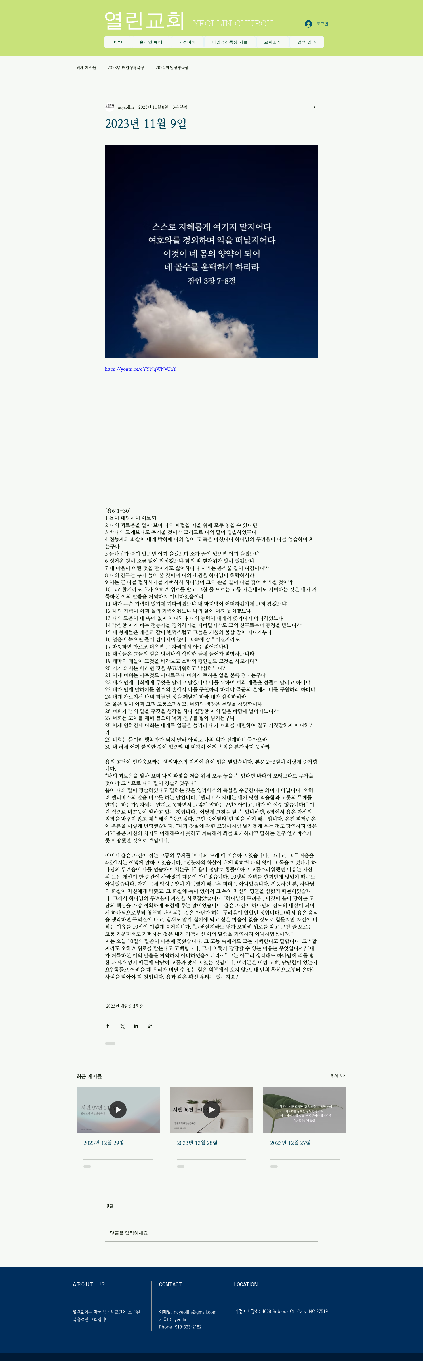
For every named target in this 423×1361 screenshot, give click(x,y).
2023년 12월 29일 (103, 1143)
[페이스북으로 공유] (107, 1026)
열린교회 (144, 20)
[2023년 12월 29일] (118, 1110)
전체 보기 (339, 1075)
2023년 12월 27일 (290, 1143)
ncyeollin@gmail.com (195, 1311)
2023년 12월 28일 (197, 1143)
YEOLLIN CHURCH (233, 24)
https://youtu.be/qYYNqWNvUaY (140, 369)
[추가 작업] (314, 107)
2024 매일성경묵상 (172, 67)
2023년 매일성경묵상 (126, 67)
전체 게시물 (86, 67)
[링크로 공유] (150, 1026)
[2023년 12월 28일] (211, 1110)
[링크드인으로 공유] (136, 1026)
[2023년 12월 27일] (304, 1110)
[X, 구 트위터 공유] (122, 1026)
